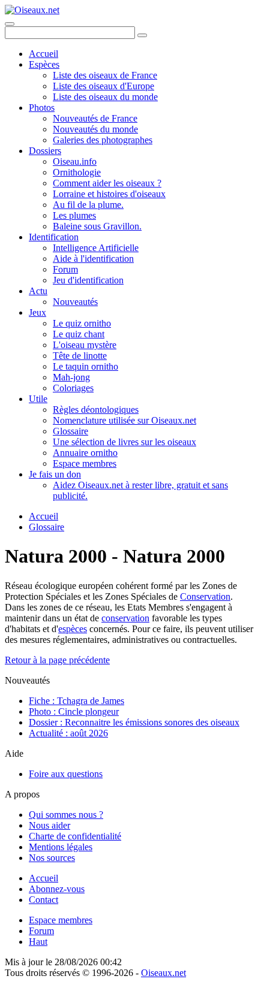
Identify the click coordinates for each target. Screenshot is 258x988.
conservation (125, 618)
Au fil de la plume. (88, 205)
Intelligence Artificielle (96, 248)
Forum (65, 269)
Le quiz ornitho (82, 323)
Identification (54, 237)
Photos (42, 107)
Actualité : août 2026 (68, 733)
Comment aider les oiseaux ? (107, 183)
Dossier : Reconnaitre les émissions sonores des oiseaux (134, 722)
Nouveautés (75, 302)
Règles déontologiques (96, 409)
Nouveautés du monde (95, 129)
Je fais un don (55, 474)
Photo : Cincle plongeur (74, 711)
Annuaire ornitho (85, 453)
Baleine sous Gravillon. (97, 226)
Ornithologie (77, 172)
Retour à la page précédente (57, 660)
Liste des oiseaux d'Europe (103, 86)
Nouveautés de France (95, 118)
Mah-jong (71, 377)
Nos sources (52, 858)
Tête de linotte (80, 356)
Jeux (37, 312)
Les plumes (74, 215)
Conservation (205, 596)
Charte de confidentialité (75, 836)
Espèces (44, 64)
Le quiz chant (78, 334)
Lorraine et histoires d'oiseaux (109, 194)
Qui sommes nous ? (66, 814)
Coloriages (73, 388)
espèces (72, 629)
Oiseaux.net (163, 973)
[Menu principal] (9, 24)
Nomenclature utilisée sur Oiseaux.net (124, 420)
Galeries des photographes (102, 140)
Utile (38, 399)
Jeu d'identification (88, 280)
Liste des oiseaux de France (105, 75)
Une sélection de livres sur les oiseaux (124, 442)
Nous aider (49, 825)
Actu (38, 291)
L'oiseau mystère (84, 345)
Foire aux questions (66, 774)
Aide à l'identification (93, 258)
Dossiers (45, 151)
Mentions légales (60, 847)
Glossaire (70, 431)
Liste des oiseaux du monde (105, 97)
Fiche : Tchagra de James (76, 701)
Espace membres (84, 463)
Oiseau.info (75, 161)
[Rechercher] (142, 35)
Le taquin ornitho (85, 366)
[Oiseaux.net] (32, 10)
